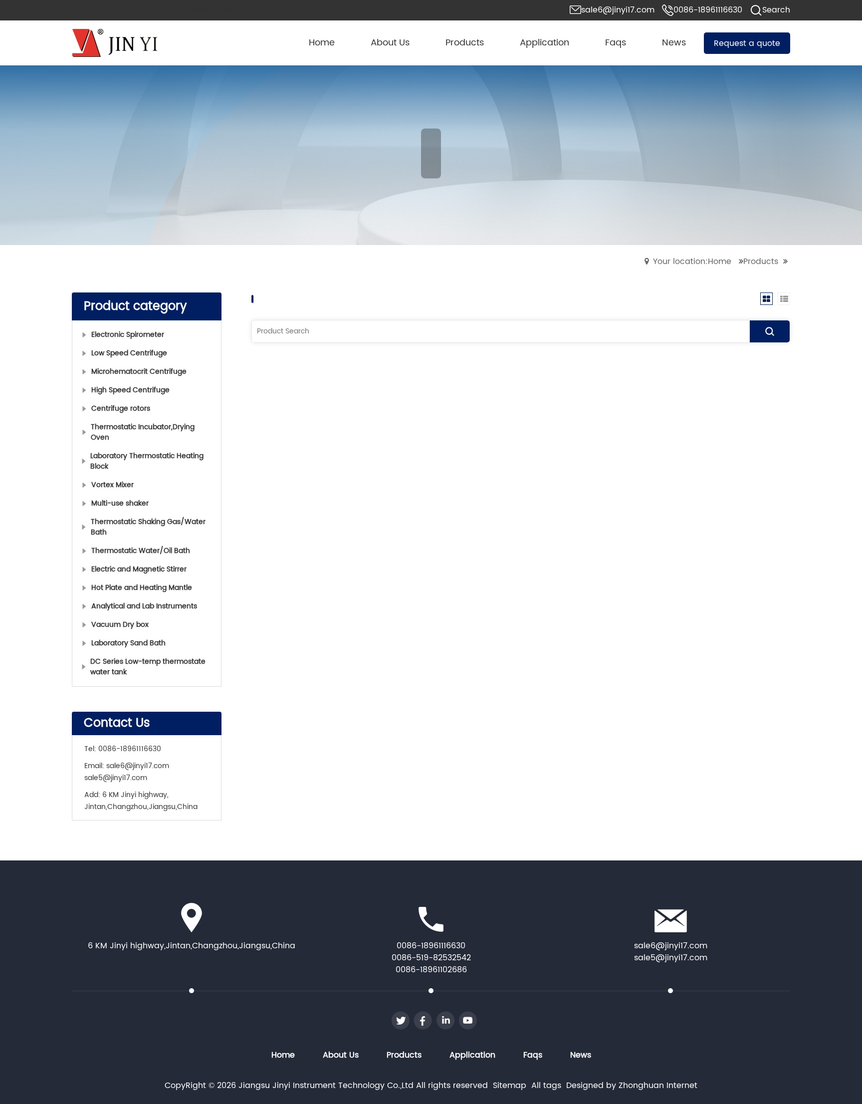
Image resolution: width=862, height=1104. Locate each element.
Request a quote (747, 43)
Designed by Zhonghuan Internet (631, 1085)
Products (760, 261)
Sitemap (509, 1085)
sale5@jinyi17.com (115, 778)
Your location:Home (692, 261)
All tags (546, 1085)
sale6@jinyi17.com (137, 766)
